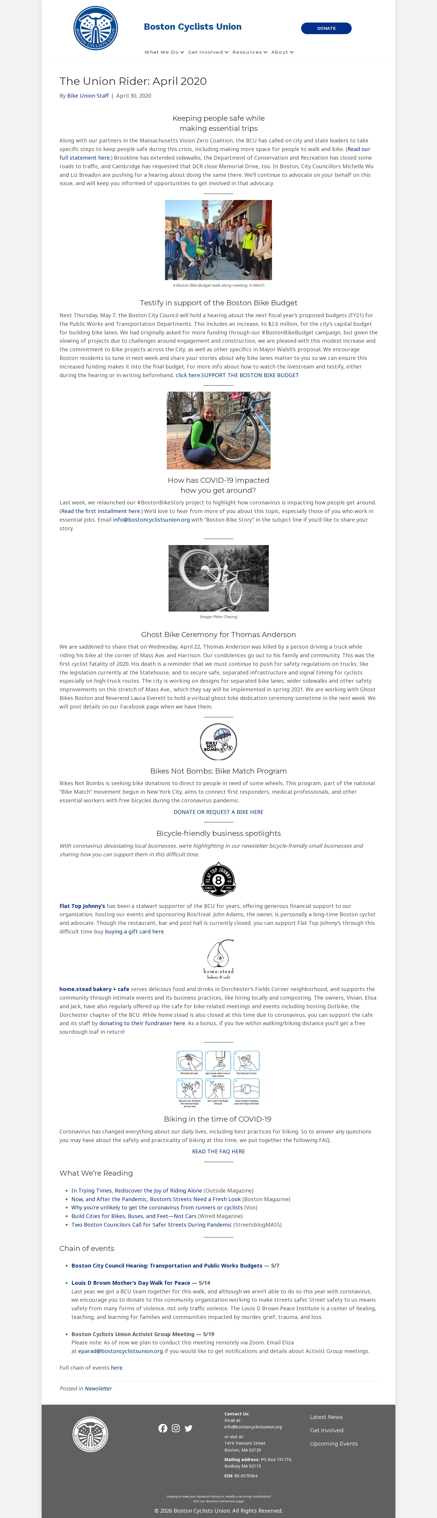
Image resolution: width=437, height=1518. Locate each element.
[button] (182, 52)
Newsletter (97, 1388)
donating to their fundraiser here (142, 1023)
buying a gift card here (134, 931)
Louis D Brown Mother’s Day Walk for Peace (130, 1282)
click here (188, 375)
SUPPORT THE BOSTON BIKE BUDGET (250, 375)
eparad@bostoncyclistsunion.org (120, 1351)
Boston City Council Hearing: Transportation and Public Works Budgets (166, 1265)
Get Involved (205, 52)
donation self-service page (224, 1501)
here (116, 1367)
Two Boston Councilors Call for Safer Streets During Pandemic (151, 1224)
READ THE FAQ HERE (218, 1151)
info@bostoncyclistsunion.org (151, 519)
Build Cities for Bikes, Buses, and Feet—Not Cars (134, 1216)
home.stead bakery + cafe (94, 989)
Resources (247, 52)
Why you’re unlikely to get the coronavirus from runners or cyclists (157, 1207)
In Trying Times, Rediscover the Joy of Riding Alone (136, 1190)
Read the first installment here (100, 511)
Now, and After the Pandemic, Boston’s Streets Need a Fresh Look (156, 1199)
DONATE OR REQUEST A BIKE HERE (218, 811)
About (280, 52)
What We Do (161, 52)
